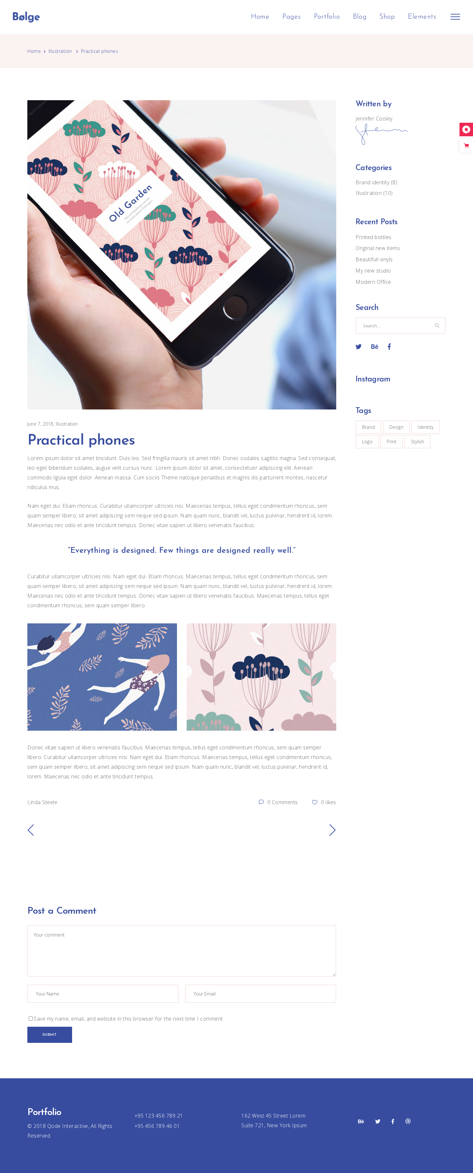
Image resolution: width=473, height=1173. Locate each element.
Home (34, 51)
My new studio (373, 270)
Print (391, 441)
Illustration (60, 51)
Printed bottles (374, 237)
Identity (425, 427)
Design (396, 427)
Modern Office (373, 281)
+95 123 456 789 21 (158, 1115)
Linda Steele (42, 802)
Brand (368, 427)
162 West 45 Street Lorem (273, 1115)
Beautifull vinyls (374, 259)
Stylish (417, 441)
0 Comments (282, 802)
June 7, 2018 (40, 424)
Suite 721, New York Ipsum (274, 1125)
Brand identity (372, 182)
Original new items (378, 248)
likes (328, 802)
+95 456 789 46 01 (157, 1126)
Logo (367, 441)
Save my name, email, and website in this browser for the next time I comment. (129, 1018)
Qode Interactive (67, 1126)
